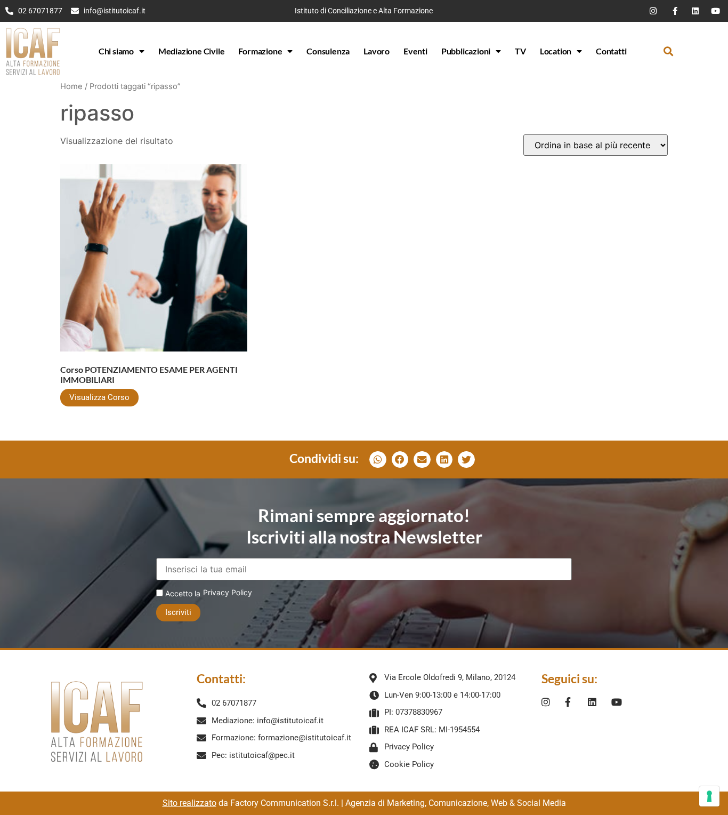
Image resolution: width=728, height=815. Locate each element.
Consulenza (328, 51)
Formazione (260, 51)
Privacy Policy (227, 592)
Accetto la (181, 593)
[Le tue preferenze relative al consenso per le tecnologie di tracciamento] (709, 796)
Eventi (415, 51)
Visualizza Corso (99, 397)
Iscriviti (178, 612)
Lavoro (376, 51)
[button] (668, 51)
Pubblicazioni (465, 51)
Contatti (611, 51)
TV (520, 51)
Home (71, 86)
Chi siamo (116, 51)
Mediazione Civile (191, 51)
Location (555, 51)
